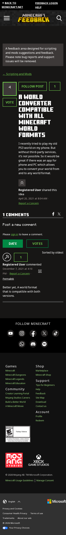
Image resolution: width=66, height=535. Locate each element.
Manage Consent (45, 480)
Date (13, 243)
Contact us (41, 406)
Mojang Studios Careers (17, 397)
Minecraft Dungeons (15, 374)
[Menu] (7, 18)
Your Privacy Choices (19, 527)
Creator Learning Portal (17, 393)
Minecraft (10, 370)
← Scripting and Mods (17, 74)
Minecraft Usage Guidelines (19, 480)
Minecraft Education (15, 383)
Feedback (40, 393)
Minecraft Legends (14, 379)
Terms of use (36, 513)
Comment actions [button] (40, 271)
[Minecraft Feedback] (33, 18)
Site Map (40, 397)
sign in (14, 234)
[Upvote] (7, 257)
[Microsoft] (56, 501)
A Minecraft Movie (14, 406)
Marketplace (42, 370)
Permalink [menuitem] (8, 278)
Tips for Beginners (45, 385)
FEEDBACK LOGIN (46, 3)
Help (38, 7)
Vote (10, 102)
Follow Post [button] (32, 86)
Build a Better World (15, 401)
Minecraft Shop (43, 374)
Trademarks (8, 518)
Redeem (40, 420)
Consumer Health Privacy (15, 513)
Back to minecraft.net (12, 5)
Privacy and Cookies (12, 508)
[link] (10, 334)
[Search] (59, 18)
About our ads (24, 518)
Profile (39, 416)
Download (41, 401)
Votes (37, 243)
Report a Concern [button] (28, 203)
